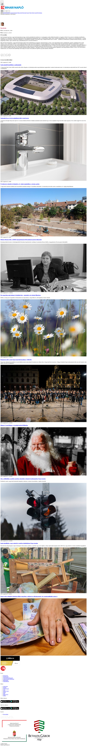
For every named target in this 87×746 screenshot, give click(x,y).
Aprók (35, 12)
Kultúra (15, 12)
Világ (30, 12)
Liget (4, 689)
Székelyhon (5, 686)
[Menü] (5, 11)
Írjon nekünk (5, 714)
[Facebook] (2, 718)
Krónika (4, 687)
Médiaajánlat (5, 680)
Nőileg (4, 692)
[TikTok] (9, 718)
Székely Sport (6, 691)
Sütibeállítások (6, 681)
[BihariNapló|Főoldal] (26, 742)
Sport (28, 12)
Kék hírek (24, 12)
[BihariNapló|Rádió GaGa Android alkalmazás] (14, 709)
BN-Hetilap (39, 12)
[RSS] (12, 718)
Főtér (4, 693)
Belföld (7, 12)
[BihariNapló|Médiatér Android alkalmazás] (14, 702)
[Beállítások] (2, 11)
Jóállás (4, 695)
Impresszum (5, 675)
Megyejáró (20, 12)
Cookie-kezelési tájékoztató (8, 679)
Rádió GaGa (5, 694)
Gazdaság (12, 12)
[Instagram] (7, 718)
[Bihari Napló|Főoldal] (12, 9)
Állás (33, 12)
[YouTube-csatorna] (4, 718)
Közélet (4, 12)
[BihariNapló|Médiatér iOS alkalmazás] (5, 702)
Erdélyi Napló (6, 688)
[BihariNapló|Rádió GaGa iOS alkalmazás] (5, 709)
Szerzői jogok (6, 676)
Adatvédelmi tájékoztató (8, 677)
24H (1, 12)
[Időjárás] (2, 4)
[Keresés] (2, 2)
